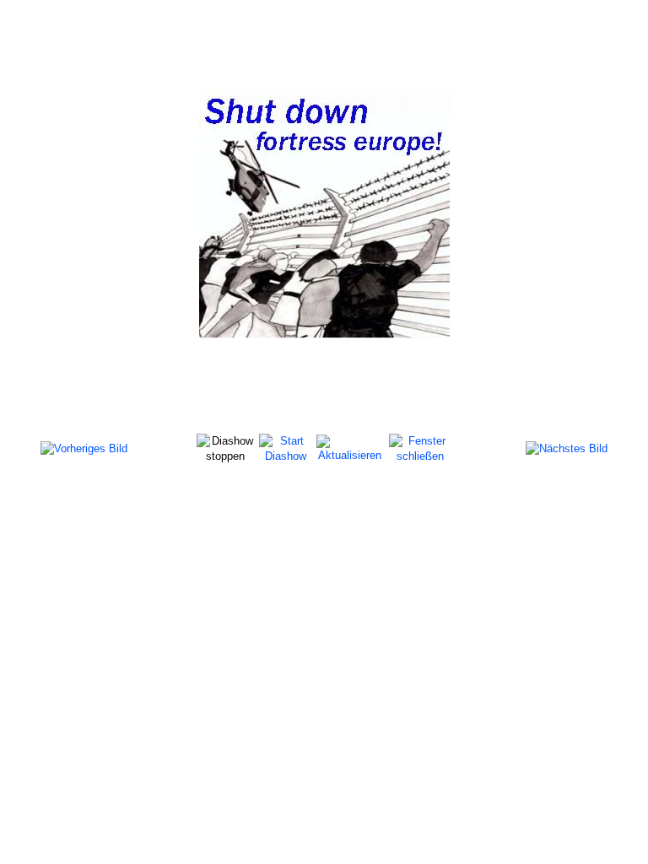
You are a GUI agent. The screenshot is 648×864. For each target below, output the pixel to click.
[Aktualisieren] (349, 447)
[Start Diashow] (285, 447)
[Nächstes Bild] (567, 448)
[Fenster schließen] (420, 447)
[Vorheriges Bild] (83, 448)
